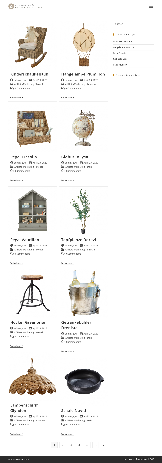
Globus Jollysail (76, 156)
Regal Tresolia (23, 156)
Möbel (39, 84)
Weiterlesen (16, 98)
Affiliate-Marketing (24, 84)
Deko (89, 166)
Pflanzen (91, 249)
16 (95, 445)
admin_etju (20, 80)
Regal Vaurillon (24, 239)
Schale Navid (73, 410)
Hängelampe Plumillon (83, 74)
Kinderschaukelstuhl (30, 74)
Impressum (129, 459)
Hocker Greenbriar (28, 322)
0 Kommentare (22, 88)
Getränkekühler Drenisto (76, 325)
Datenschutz (141, 459)
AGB (152, 459)
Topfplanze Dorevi (78, 239)
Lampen (91, 84)
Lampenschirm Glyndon (24, 407)
